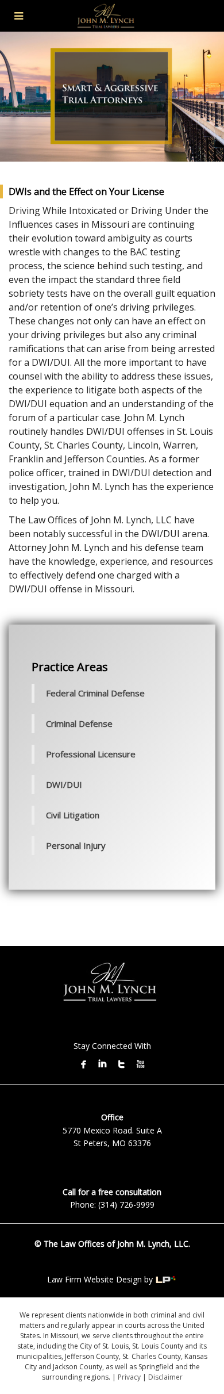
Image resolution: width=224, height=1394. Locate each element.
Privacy (129, 1377)
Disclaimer (165, 1377)
